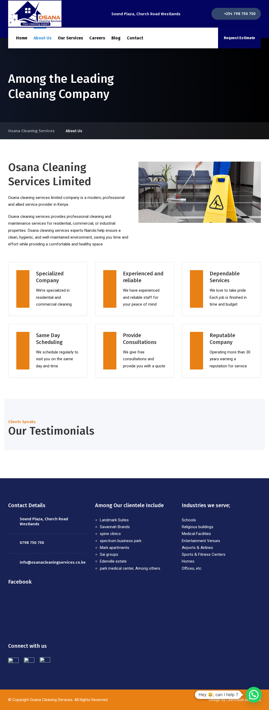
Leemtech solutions (243, 699)
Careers (97, 37)
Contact (135, 37)
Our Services (70, 37)
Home (21, 37)
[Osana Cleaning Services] (34, 13)
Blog (116, 37)
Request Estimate (239, 38)
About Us (42, 37)
